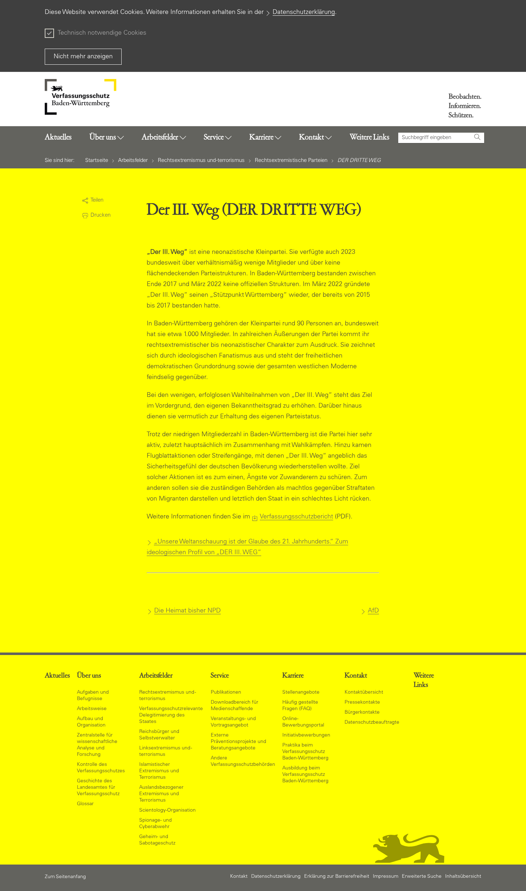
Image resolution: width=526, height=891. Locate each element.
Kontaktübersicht (364, 692)
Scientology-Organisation (167, 810)
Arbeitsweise (92, 709)
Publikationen (226, 692)
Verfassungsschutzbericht (296, 517)
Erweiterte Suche (422, 876)
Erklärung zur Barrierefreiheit (336, 876)
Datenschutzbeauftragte (372, 722)
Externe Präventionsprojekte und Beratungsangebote (238, 742)
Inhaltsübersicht (463, 876)
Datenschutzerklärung (304, 12)
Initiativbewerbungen (306, 735)
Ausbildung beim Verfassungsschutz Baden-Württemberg (305, 775)
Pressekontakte (362, 702)
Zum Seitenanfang (65, 877)
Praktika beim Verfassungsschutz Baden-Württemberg (305, 752)
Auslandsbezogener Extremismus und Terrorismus (161, 794)
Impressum (385, 876)
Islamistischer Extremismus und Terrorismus (159, 771)
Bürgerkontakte (362, 712)
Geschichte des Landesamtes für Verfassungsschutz (98, 788)
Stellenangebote (301, 692)
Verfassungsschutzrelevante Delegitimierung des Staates (171, 715)
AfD (373, 611)
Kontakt (239, 876)
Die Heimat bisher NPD (187, 611)
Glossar (85, 804)
